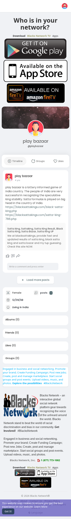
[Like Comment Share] (13, 256)
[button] (65, 6)
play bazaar (35, 141)
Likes (8, 345)
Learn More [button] (40, 506)
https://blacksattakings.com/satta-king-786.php (33, 217)
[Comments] (13, 256)
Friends (9, 332)
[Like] (7, 256)
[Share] (18, 256)
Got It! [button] (8, 511)
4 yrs (17, 180)
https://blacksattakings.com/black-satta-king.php (34, 209)
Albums (10, 319)
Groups (10, 358)
